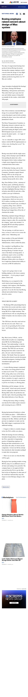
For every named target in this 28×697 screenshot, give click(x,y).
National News (8, 13)
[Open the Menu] (2, 2)
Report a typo (6, 487)
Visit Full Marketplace (21, 497)
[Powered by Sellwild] (24, 588)
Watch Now (23, 2)
